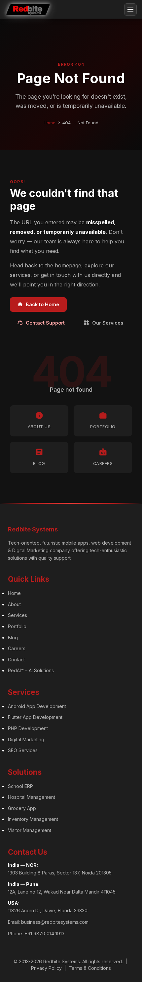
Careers (16, 648)
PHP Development (28, 728)
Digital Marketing (26, 739)
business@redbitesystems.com (55, 922)
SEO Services (23, 750)
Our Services (103, 323)
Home (49, 122)
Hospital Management (31, 797)
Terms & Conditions (90, 968)
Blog (13, 637)
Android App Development (37, 706)
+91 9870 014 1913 (44, 933)
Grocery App (22, 808)
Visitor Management (29, 830)
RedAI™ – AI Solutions (31, 670)
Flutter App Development (35, 717)
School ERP (20, 786)
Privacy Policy (46, 968)
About (14, 604)
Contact (16, 659)
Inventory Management (33, 819)
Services (17, 615)
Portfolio (17, 626)
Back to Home (38, 304)
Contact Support (41, 323)
